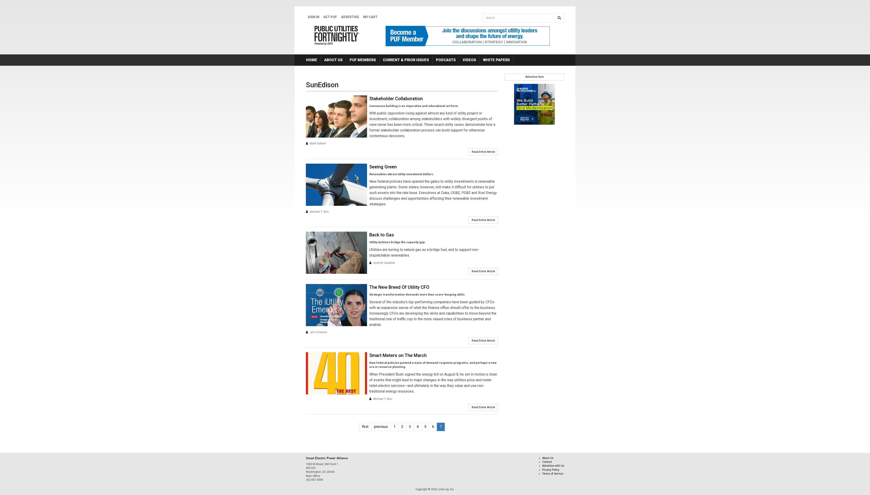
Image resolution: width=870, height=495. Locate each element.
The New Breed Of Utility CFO (399, 287)
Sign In (313, 17)
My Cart (370, 17)
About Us (333, 60)
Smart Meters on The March (398, 355)
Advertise (350, 17)
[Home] (337, 35)
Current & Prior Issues (406, 60)
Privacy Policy (550, 469)
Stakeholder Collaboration (396, 98)
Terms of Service (552, 473)
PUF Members (363, 60)
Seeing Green (383, 167)
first (365, 427)
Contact (547, 461)
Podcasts (446, 60)
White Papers (496, 60)
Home (311, 60)
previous (381, 427)
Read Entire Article (483, 151)
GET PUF (330, 17)
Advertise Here (534, 76)
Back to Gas (381, 235)
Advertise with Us (553, 465)
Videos (469, 60)
